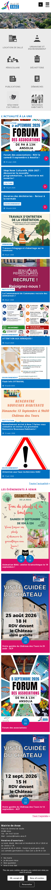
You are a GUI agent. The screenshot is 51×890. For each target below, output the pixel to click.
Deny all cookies (37, 878)
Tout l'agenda (40, 816)
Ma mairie (8, 858)
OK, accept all (16, 878)
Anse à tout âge (10, 865)
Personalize (27, 884)
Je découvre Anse (11, 860)
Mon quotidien (10, 863)
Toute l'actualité (38, 483)
